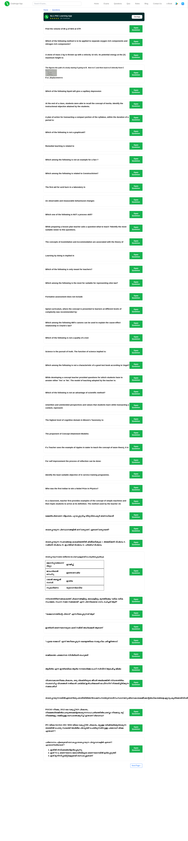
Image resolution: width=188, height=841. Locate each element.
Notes (137, 4)
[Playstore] (177, 3)
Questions (118, 4)
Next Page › (136, 766)
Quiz (128, 4)
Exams (106, 4)
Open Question (136, 29)
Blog (146, 4)
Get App (137, 17)
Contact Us (157, 4)
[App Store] (182, 3)
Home (96, 4)
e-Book (169, 4)
